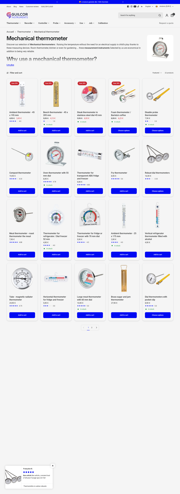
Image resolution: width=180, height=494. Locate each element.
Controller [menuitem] (42, 23)
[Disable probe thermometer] (158, 94)
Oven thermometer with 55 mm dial (56, 174)
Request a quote (166, 23)
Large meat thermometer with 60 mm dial (89, 298)
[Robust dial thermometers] (158, 154)
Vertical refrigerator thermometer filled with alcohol (156, 236)
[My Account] (166, 15)
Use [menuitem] (81, 23)
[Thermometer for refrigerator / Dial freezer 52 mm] (56, 215)
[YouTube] (135, 6)
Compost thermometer (20, 173)
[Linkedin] (141, 6)
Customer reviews (32, 7)
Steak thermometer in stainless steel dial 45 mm (89, 113)
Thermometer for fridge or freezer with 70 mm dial (89, 235)
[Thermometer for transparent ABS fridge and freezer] (90, 154)
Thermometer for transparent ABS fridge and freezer (88, 176)
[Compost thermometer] (22, 154)
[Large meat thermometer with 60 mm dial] (90, 278)
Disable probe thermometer (151, 113)
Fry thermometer (119, 173)
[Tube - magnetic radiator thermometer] (22, 278)
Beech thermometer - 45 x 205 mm (55, 113)
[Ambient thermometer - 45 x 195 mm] (22, 94)
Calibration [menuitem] (103, 23)
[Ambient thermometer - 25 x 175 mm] (124, 215)
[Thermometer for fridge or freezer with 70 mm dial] (90, 215)
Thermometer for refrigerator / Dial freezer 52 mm (55, 236)
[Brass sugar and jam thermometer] (124, 278)
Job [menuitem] (90, 23)
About (9, 7)
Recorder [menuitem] (28, 23)
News (21, 7)
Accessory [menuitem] (69, 23)
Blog (15, 7)
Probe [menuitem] (55, 23)
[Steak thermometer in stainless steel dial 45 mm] (90, 94)
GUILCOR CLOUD (47, 7)
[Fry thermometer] (124, 154)
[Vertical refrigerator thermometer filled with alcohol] (158, 215)
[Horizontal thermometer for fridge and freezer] (56, 278)
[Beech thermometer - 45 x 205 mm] (56, 94)
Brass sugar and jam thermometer (121, 298)
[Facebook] (128, 6)
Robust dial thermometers (157, 173)
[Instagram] (131, 6)
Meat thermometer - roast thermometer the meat (21, 235)
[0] (171, 15)
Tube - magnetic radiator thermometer (21, 298)
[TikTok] (138, 6)
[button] (53, 466)
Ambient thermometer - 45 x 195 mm (22, 113)
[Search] (159, 15)
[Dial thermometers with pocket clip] (158, 278)
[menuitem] (9, 6)
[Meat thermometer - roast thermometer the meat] (22, 215)
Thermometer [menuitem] (13, 23)
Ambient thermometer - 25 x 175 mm (123, 235)
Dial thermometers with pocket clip (156, 298)
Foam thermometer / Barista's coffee (121, 113)
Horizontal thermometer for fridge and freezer (54, 298)
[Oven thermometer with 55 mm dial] (56, 154)
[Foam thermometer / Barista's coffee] (124, 94)
